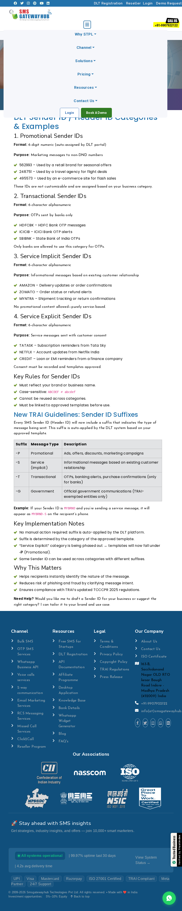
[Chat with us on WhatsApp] (169, 898)
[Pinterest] (34, 3)
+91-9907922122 (154, 703)
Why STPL (84, 34)
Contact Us (84, 101)
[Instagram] (28, 3)
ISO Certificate (154, 656)
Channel (84, 47)
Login (148, 3)
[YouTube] (42, 3)
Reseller (133, 3)
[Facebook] (15, 3)
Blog (62, 734)
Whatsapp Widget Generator (67, 721)
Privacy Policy (111, 654)
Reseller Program (31, 747)
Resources (84, 87)
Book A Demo (96, 113)
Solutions (84, 61)
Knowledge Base (72, 700)
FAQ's (64, 741)
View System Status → (146, 860)
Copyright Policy (114, 662)
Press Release (111, 677)
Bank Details (69, 708)
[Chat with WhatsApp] (160, 722)
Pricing (83, 74)
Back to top (81, 896)
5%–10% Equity (56, 896)
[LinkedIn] (48, 3)
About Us (149, 641)
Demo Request (169, 3)
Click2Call (25, 739)
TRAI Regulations (114, 669)
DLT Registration (108, 3)
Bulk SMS (25, 641)
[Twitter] (22, 3)
